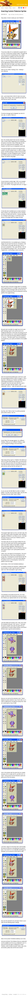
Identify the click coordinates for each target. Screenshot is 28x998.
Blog (10, 7)
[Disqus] (14, 974)
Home (2, 7)
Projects (6, 7)
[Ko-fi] (26, 8)
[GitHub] (19, 8)
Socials (14, 994)
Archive (10, 994)
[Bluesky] (21, 8)
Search (13, 7)
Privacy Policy (5, 994)
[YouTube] (23, 8)
